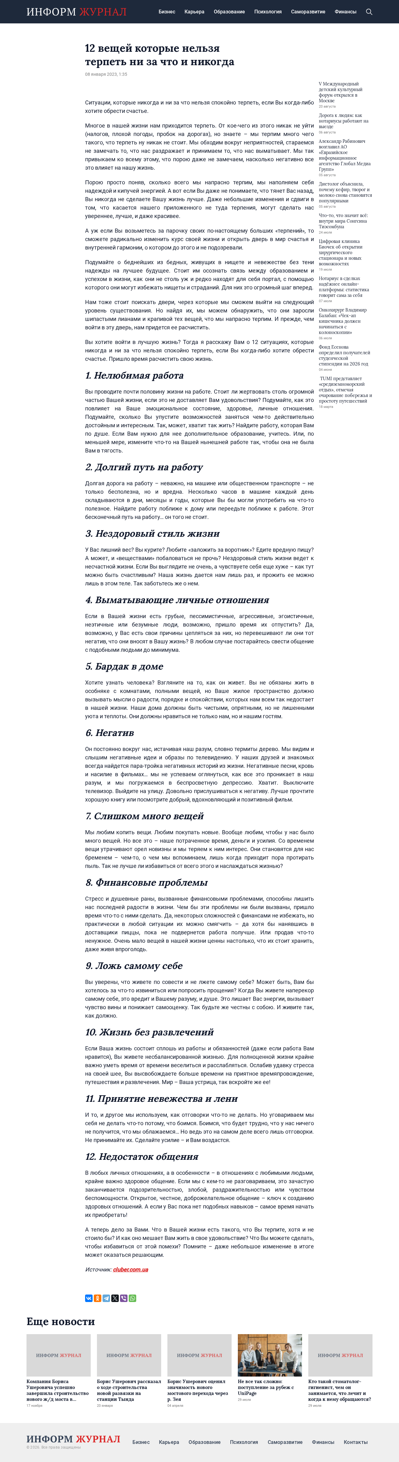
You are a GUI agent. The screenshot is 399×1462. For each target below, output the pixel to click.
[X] (115, 1298)
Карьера (194, 12)
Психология (268, 12)
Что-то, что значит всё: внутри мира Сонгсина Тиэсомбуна (343, 221)
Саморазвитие (308, 12)
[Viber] (123, 1298)
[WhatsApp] (132, 1298)
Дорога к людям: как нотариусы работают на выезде (343, 121)
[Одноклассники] (97, 1298)
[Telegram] (106, 1298)
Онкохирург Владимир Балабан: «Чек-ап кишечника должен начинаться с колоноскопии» (343, 321)
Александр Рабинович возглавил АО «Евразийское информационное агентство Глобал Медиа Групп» (345, 155)
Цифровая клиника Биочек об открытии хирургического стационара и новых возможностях (341, 253)
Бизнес (167, 12)
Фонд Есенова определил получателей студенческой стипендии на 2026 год (344, 355)
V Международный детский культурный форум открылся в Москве (341, 92)
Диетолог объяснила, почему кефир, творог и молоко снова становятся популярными (345, 192)
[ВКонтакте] (89, 1298)
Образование (229, 12)
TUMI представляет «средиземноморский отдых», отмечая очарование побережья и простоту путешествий (345, 390)
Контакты (356, 1442)
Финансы (346, 12)
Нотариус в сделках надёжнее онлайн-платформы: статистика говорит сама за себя (344, 287)
